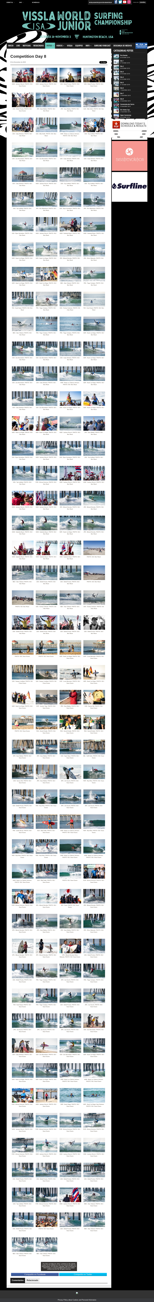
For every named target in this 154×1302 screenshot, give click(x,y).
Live (18, 45)
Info (88, 45)
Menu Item (139, 47)
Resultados (38, 45)
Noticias (27, 45)
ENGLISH (136, 2)
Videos (59, 45)
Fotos (49, 45)
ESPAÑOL (143, 2)
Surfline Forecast (102, 45)
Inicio (10, 45)
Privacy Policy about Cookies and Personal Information (77, 1300)
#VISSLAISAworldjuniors (97, 2)
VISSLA (69, 45)
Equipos (79, 45)
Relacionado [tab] (32, 1280)
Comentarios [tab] (18, 1280)
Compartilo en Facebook (34, 1274)
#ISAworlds (108, 2)
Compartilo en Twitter (83, 1274)
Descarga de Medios (122, 45)
